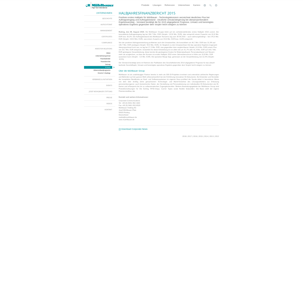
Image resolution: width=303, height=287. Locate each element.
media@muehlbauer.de (128, 117)
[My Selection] (216, 5)
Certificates (107, 36)
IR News (107, 67)
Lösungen (157, 5)
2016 (195, 136)
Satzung (107, 64)
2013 (212, 136)
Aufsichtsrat (106, 24)
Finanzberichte (105, 61)
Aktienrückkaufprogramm (102, 70)
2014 (206, 136)
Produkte (145, 5)
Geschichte (107, 18)
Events (109, 85)
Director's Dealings (104, 73)
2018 (184, 136)
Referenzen (170, 5)
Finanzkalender (105, 59)
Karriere (196, 5)
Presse (109, 97)
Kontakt (108, 109)
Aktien (108, 53)
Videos (109, 103)
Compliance (107, 42)
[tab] (99, 18)
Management (106, 30)
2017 (190, 136)
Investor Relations (103, 49)
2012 (217, 136)
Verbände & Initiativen (102, 79)
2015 (201, 136)
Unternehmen (184, 5)
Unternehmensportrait (103, 56)
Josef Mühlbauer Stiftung (100, 91)
